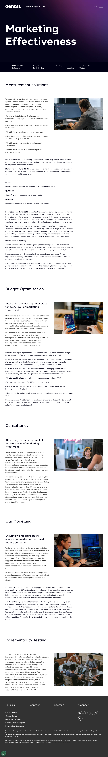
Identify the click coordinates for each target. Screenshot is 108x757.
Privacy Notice (11, 713)
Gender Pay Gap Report (15, 723)
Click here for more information (60, 742)
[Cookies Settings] (3, 753)
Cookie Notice (11, 716)
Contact (35, 705)
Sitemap (59, 705)
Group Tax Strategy (13, 719)
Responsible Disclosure (14, 726)
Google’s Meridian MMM (23, 659)
